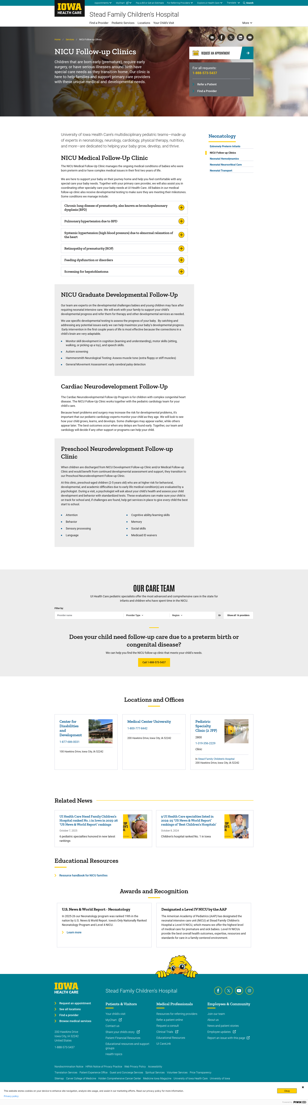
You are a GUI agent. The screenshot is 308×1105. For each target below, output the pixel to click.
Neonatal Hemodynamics (224, 158)
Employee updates (219, 1031)
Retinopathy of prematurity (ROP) (88, 248)
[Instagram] (249, 991)
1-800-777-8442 (137, 728)
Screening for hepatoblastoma (86, 271)
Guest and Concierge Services (126, 1072)
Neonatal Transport (221, 170)
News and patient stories (223, 1025)
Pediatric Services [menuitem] (123, 23)
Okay (287, 1090)
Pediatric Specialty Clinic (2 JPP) (206, 726)
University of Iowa (220, 1078)
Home (57, 39)
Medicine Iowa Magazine (157, 1078)
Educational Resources (170, 1037)
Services (70, 39)
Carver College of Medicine (81, 1078)
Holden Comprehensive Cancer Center (119, 1078)
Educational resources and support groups (127, 1046)
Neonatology (222, 136)
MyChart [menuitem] (120, 3)
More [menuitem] (245, 23)
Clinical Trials (165, 1031)
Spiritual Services (155, 1072)
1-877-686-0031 (70, 741)
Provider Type (133, 615)
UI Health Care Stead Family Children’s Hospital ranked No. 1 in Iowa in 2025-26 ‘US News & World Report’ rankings (89, 820)
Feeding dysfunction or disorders (88, 260)
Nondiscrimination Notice (69, 1066)
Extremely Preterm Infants (225, 146)
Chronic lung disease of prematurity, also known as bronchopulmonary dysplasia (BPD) (115, 208)
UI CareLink (163, 1043)
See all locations (70, 1009)
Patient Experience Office (93, 1072)
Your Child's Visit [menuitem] (163, 23)
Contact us (112, 1026)
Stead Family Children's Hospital (216, 758)
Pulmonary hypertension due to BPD (90, 221)
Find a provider (68, 1015)
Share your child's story (120, 1032)
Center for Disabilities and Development (71, 728)
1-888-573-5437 (205, 73)
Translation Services (66, 1072)
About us (213, 1019)
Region (176, 615)
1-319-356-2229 (205, 743)
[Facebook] (218, 991)
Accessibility (155, 1066)
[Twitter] (229, 991)
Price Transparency (200, 1072)
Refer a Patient (207, 84)
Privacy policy (11, 1096)
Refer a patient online (169, 1019)
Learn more (74, 932)
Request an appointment (75, 1003)
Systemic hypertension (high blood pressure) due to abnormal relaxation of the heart (118, 235)
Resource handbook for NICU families (83, 875)
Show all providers (238, 615)
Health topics (114, 1054)
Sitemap (59, 1078)
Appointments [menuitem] (101, 3)
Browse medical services (75, 1021)
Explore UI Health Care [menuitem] (208, 3)
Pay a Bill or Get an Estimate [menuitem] (150, 3)
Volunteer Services (177, 1072)
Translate (231, 2)
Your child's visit (115, 1013)
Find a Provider (207, 91)
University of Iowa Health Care (191, 1078)
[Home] (70, 8)
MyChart (111, 1020)
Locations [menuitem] (144, 23)
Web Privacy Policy (135, 1066)
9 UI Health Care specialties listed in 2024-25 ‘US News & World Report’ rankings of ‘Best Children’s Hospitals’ (188, 820)
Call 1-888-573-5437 (154, 662)
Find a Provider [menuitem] (99, 23)
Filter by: (59, 608)
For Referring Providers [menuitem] (178, 3)
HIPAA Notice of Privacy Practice (104, 1066)
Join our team (216, 1013)
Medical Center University (149, 721)
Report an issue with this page (226, 1038)
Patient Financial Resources (123, 1038)
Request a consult (167, 1025)
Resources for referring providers (176, 1013)
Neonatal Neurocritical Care (226, 164)
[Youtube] (239, 991)
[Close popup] (303, 1087)
